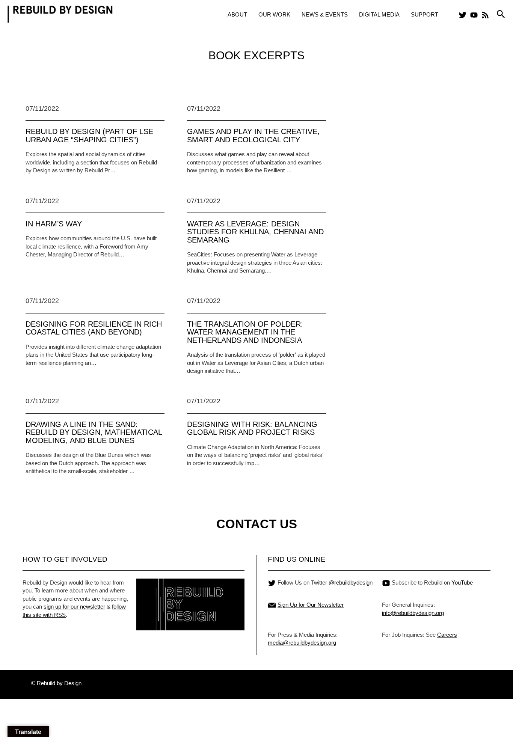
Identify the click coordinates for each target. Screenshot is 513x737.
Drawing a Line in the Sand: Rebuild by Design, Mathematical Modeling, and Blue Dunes (94, 432)
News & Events (325, 14)
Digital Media (379, 14)
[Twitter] (462, 15)
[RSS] (485, 15)
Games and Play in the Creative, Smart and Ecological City (253, 135)
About (237, 14)
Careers (447, 634)
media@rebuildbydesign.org (302, 642)
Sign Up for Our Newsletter (311, 604)
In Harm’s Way (54, 224)
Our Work (274, 14)
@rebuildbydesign (351, 582)
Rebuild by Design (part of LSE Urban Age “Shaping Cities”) (89, 135)
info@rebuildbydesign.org (413, 613)
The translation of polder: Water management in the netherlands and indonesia (245, 332)
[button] (500, 14)
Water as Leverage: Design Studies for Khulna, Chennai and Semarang (255, 232)
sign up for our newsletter (74, 606)
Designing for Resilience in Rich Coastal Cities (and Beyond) (94, 328)
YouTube (462, 582)
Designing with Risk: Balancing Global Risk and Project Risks (252, 428)
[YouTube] (474, 15)
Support (424, 14)
